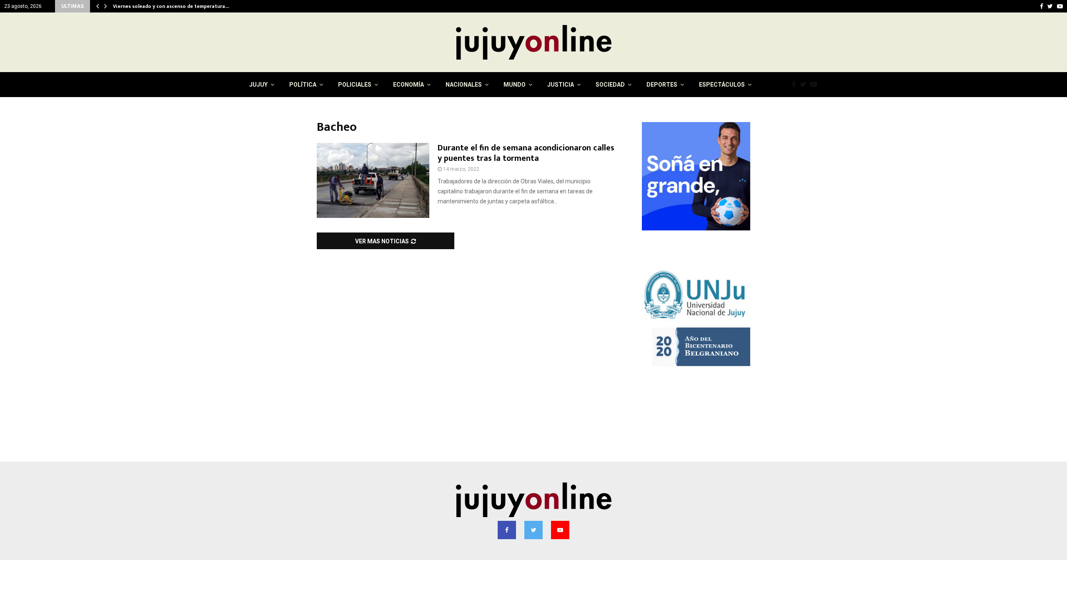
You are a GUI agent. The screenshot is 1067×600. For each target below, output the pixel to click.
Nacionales (464, 84)
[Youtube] (815, 85)
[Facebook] (796, 85)
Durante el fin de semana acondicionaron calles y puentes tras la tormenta (526, 153)
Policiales (354, 84)
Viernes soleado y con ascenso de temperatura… (173, 6)
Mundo (514, 84)
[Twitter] (805, 85)
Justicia (560, 84)
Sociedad (610, 84)
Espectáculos (722, 84)
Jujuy (258, 84)
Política (302, 84)
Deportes (661, 84)
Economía (408, 84)
